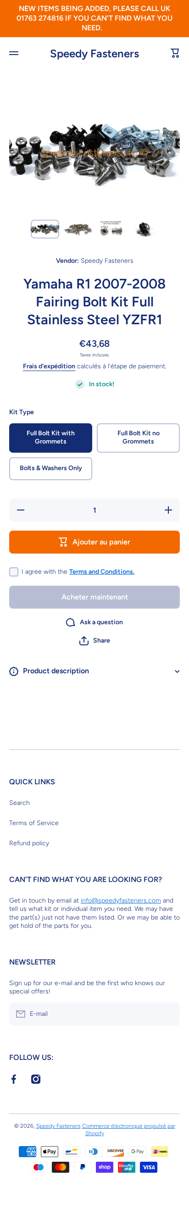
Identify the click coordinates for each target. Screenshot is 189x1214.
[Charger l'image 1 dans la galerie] (45, 229)
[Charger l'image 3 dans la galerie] (111, 229)
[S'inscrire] (168, 1014)
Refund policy (29, 843)
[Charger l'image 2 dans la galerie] (78, 229)
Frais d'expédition (49, 366)
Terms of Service (34, 823)
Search (19, 803)
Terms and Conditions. (101, 572)
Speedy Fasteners (58, 1126)
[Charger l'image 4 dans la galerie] (144, 229)
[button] (94, 640)
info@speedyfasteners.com (121, 900)
